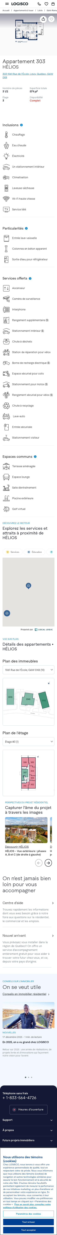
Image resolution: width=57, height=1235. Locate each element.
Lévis (40, 10)
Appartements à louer (23, 10)
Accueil (6, 10)
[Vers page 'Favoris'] (46, 4)
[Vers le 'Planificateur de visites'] (53, 3)
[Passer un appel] (39, 4)
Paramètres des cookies (28, 1214)
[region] (28, 1191)
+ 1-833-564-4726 (19, 1097)
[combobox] (28, 669)
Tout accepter (28, 1230)
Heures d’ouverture (30, 1109)
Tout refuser (28, 1222)
